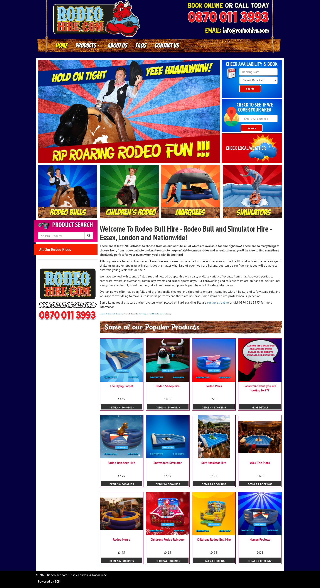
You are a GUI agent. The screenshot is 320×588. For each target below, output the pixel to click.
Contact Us (167, 45)
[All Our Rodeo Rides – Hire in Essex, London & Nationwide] (68, 191)
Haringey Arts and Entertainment (151, 314)
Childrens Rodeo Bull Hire (214, 539)
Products (86, 45)
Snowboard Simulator (167, 463)
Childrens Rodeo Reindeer (168, 539)
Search (250, 89)
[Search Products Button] (88, 235)
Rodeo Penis (214, 386)
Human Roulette (260, 539)
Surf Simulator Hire (213, 463)
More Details (260, 407)
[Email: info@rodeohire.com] (237, 30)
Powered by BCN (49, 581)
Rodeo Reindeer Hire (121, 463)
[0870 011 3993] (228, 17)
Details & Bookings (121, 407)
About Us (117, 45)
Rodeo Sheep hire (168, 386)
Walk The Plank (260, 463)
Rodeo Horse (121, 539)
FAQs (140, 45)
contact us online (218, 302)
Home (61, 45)
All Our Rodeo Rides (55, 249)
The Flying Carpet (121, 386)
